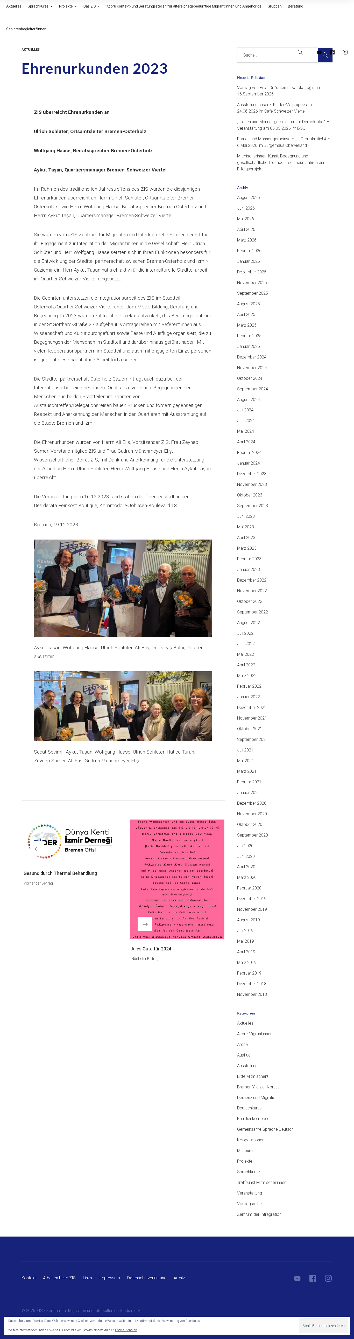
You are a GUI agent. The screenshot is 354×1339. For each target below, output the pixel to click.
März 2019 (247, 962)
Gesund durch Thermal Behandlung (60, 873)
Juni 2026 (246, 208)
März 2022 (247, 675)
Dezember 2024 (251, 357)
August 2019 (248, 919)
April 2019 (246, 951)
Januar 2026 (248, 261)
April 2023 (246, 537)
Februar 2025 (249, 335)
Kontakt (29, 1277)
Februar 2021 (249, 781)
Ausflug (244, 1055)
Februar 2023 (249, 558)
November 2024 (252, 367)
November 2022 (252, 590)
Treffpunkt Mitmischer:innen (261, 1182)
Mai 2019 (245, 941)
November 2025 (252, 282)
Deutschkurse (249, 1108)
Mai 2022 (245, 654)
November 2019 (252, 909)
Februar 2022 (249, 686)
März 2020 (247, 877)
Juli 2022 (245, 633)
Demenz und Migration (257, 1097)
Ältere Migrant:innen (254, 1033)
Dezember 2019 (251, 898)
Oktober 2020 (249, 824)
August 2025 (248, 303)
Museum (245, 1150)
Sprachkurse (248, 1171)
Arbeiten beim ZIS (59, 1277)
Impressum (109, 1277)
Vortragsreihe (249, 1203)
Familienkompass (253, 1118)
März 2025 (247, 325)
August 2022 (248, 622)
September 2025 (252, 293)
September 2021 (252, 739)
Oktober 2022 (249, 601)
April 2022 (246, 664)
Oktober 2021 (249, 728)
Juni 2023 (246, 516)
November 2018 (252, 994)
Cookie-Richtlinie (126, 1330)
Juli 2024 (245, 410)
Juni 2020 (246, 856)
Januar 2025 (248, 346)
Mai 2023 (245, 526)
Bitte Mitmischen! (252, 1076)
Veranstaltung (249, 1193)
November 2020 (252, 813)
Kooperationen (250, 1139)
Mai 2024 (245, 431)
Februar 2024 (249, 452)
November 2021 (252, 718)
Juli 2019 (245, 930)
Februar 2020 (249, 888)
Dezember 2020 (251, 803)
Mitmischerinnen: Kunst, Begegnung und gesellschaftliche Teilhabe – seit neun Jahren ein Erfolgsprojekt (280, 162)
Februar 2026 (249, 250)
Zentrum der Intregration (259, 1214)
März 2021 (247, 771)
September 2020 (252, 835)
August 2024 (248, 399)
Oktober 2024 (249, 378)
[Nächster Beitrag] (177, 879)
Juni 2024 (246, 420)
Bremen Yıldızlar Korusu (258, 1087)
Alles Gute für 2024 (151, 948)
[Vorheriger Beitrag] (69, 841)
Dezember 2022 (251, 580)
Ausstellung (247, 1065)
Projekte (244, 1161)
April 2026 (246, 229)
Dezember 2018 (251, 983)
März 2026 (247, 240)
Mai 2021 (245, 760)
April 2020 (246, 866)
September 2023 (252, 505)
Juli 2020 (245, 845)
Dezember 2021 (251, 707)
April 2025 (246, 314)
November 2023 (252, 484)
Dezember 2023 (251, 473)
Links (87, 1277)
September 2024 (252, 388)
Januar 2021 (248, 792)
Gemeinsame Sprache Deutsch (265, 1129)
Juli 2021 (245, 750)
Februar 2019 (249, 973)
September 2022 (252, 612)
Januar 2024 (248, 463)
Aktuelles (31, 49)
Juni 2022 (246, 643)
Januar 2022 (248, 696)
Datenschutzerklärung (146, 1277)
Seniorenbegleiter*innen (26, 29)
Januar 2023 (248, 569)
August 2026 (248, 197)
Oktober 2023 (249, 495)
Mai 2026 (245, 218)
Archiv (242, 1044)
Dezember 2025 (251, 272)
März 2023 (247, 548)
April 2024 (246, 441)
